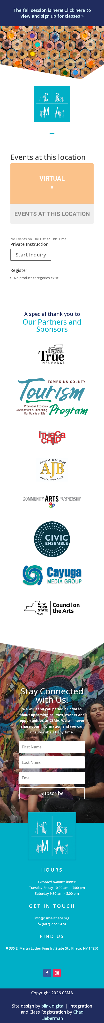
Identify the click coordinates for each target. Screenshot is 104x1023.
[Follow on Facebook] (47, 973)
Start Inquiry (31, 254)
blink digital (52, 1006)
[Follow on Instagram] (57, 973)
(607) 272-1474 (53, 924)
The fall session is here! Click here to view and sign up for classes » (52, 13)
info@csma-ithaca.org (52, 918)
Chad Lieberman (62, 1015)
